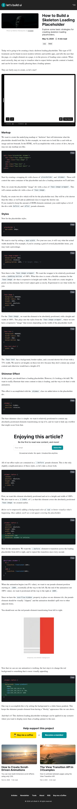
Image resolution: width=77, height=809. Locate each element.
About (41, 795)
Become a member (54, 735)
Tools (34, 795)
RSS (48, 795)
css (44, 44)
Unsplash (30, 31)
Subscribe (57, 448)
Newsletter (24, 795)
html (50, 44)
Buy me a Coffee (59, 795)
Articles (14, 795)
